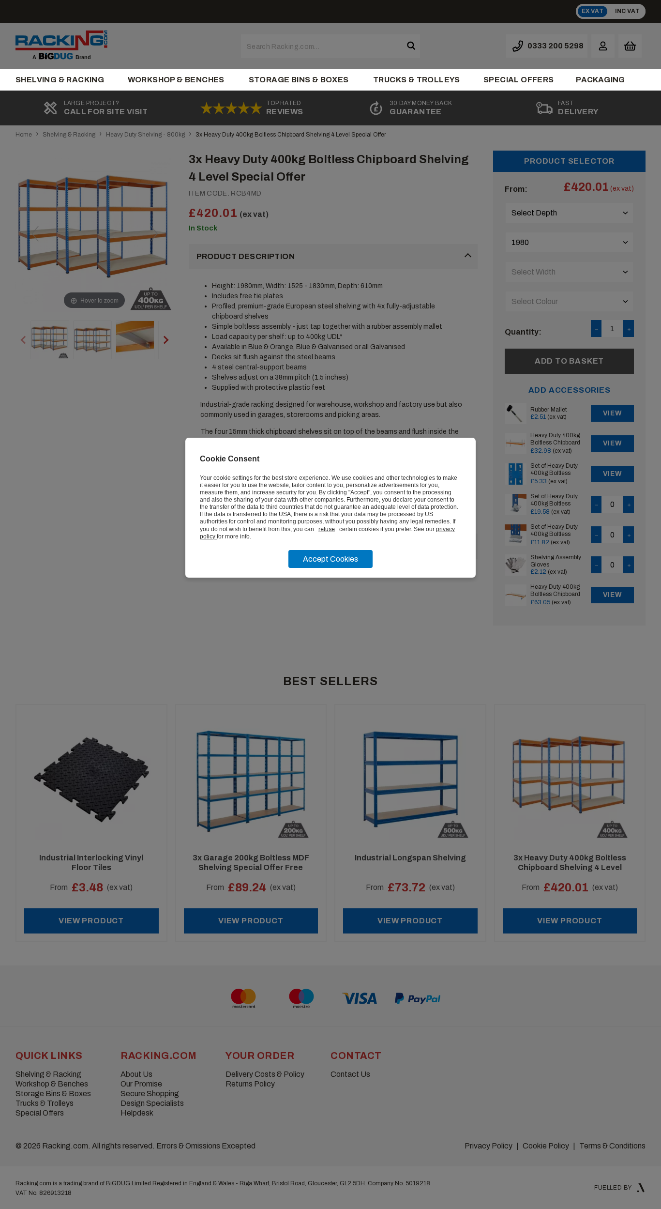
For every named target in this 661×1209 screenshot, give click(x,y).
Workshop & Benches (176, 80)
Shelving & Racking (59, 80)
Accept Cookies (330, 559)
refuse (326, 529)
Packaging (600, 80)
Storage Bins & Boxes (299, 80)
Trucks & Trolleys (416, 80)
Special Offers (518, 80)
